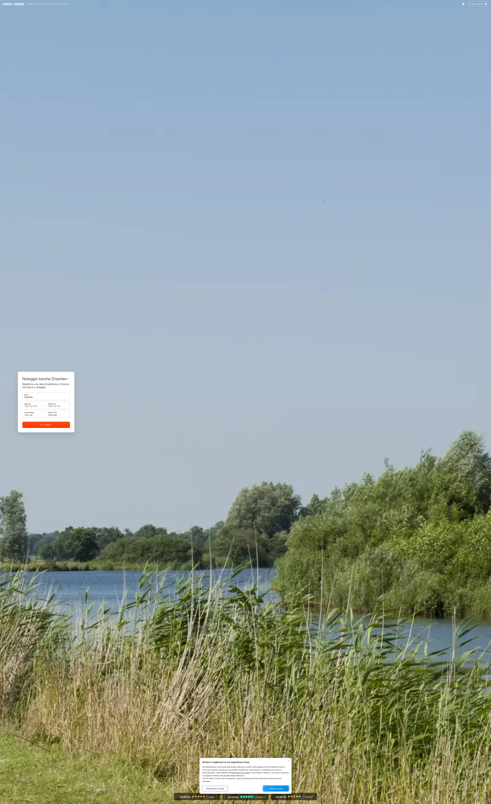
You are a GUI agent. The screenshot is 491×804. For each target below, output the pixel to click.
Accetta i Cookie (276, 788)
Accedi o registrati (476, 4)
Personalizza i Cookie (215, 788)
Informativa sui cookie (240, 772)
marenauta (13, 4)
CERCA (47, 424)
